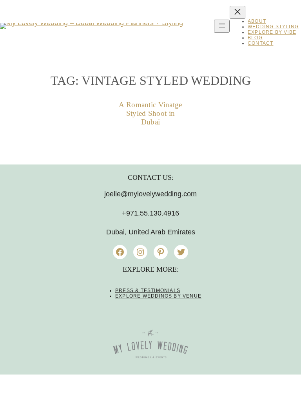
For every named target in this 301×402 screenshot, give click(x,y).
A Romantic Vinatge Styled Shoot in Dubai (150, 113)
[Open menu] (222, 26)
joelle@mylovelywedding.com (150, 194)
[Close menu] (237, 12)
